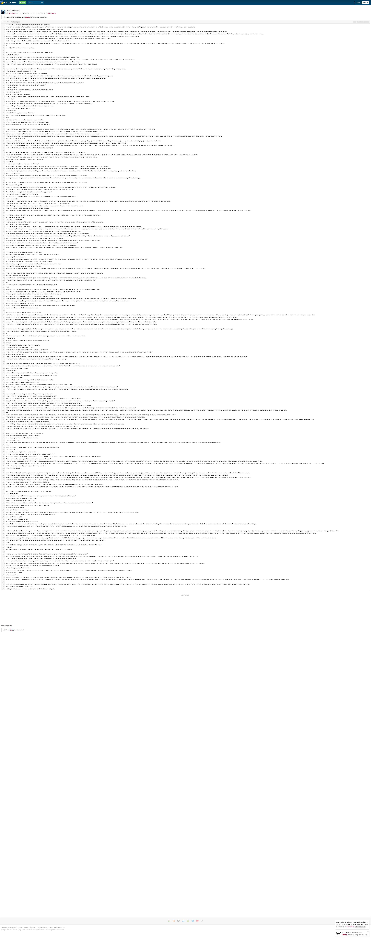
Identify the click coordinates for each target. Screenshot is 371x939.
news (59, 927)
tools (34, 927)
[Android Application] (188, 921)
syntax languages (17, 927)
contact (61, 930)
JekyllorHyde (12, 13)
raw (355, 22)
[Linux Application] (202, 921)
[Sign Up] (338, 933)
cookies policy (17, 930)
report (366, 22)
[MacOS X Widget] (192, 921)
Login (358, 2)
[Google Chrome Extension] (169, 921)
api (47, 927)
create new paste (6, 927)
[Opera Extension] (197, 921)
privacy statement (6, 930)
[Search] (42, 2)
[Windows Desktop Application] (183, 921)
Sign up (365, 2)
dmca (47, 930)
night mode (41, 927)
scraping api (53, 927)
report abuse (54, 930)
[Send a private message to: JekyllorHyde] (17, 13)
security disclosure (38, 930)
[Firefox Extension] (174, 921)
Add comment (52, 13)
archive (26, 927)
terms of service (27, 930)
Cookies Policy (350, 927)
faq (31, 927)
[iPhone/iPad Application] (178, 921)
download (360, 22)
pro (64, 927)
